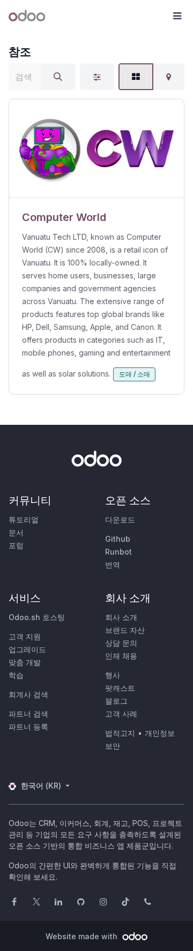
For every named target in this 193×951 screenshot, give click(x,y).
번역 (112, 564)
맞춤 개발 (25, 662)
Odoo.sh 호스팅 (37, 617)
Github (117, 538)
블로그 (116, 700)
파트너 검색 (28, 713)
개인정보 (160, 733)
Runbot (118, 551)
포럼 (16, 545)
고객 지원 (25, 636)
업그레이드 (27, 649)
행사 (112, 675)
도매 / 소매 (134, 374)
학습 (16, 675)
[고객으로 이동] (96, 148)
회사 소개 (121, 617)
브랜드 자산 (125, 630)
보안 (112, 745)
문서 (16, 532)
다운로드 (120, 519)
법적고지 (120, 733)
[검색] (58, 76)
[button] (177, 16)
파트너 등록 (28, 726)
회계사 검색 (28, 694)
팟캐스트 (120, 687)
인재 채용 (121, 655)
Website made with (83, 936)
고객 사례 (121, 713)
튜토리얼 (24, 519)
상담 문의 (121, 642)
